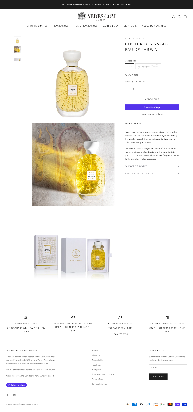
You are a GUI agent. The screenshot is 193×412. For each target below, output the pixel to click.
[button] (152, 123)
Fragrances (61, 26)
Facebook (96, 365)
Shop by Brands (37, 26)
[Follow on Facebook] (7, 395)
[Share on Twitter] (136, 82)
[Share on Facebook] (133, 82)
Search (95, 350)
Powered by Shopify (32, 404)
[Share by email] (144, 82)
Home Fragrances (85, 26)
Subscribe (158, 376)
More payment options (152, 114)
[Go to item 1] (17, 40)
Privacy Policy (98, 379)
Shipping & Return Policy (103, 374)
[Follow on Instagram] (14, 395)
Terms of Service (99, 384)
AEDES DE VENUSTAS (154, 26)
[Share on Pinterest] (140, 82)
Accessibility (97, 360)
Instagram (96, 369)
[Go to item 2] (17, 49)
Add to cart (152, 99)
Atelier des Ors (135, 38)
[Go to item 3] (17, 59)
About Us (96, 355)
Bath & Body (110, 26)
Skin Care (130, 26)
